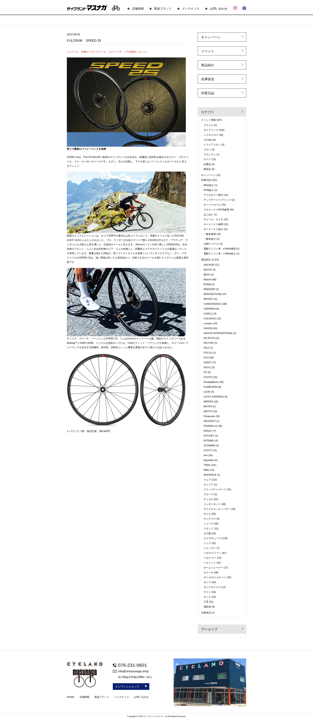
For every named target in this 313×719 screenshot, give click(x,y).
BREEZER (209, 289)
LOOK (207, 391)
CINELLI (208, 313)
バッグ (207, 543)
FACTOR (209, 343)
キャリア (208, 484)
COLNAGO (210, 318)
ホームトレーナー (213, 567)
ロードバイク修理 (213, 224)
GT (205, 372)
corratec (208, 323)
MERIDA (208, 401)
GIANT (207, 362)
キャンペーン (211, 37)
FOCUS (208, 352)
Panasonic (209, 416)
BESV (207, 274)
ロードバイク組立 (213, 229)
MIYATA (208, 406)
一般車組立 (210, 238)
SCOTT (208, 450)
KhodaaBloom (211, 382)
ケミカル (208, 499)
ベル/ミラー (210, 557)
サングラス (210, 518)
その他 (207, 139)
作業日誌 (207, 93)
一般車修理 (210, 234)
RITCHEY (209, 435)
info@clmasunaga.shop (133, 671)
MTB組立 (209, 190)
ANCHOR (209, 264)
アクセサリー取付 (213, 195)
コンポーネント (212, 504)
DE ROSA (209, 338)
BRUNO (208, 299)
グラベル (208, 125)
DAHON (208, 328)
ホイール (208, 572)
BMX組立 (209, 185)
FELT (206, 347)
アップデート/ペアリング (217, 199)
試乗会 (207, 164)
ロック (207, 596)
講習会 (207, 169)
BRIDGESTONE (213, 294)
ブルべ (207, 149)
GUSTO (208, 377)
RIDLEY (208, 430)
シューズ (208, 523)
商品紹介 (207, 65)
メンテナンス (191, 8)
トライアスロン (212, 144)
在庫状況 (207, 79)
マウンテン (210, 154)
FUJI (206, 357)
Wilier (206, 469)
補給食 (207, 606)
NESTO (208, 411)
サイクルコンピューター (217, 509)
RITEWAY (209, 440)
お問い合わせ (218, 8)
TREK (207, 465)
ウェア (207, 479)
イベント (207, 51)
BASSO (208, 269)
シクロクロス (211, 134)
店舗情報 (138, 8)
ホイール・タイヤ (213, 219)
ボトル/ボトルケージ (215, 577)
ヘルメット (210, 562)
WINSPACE (210, 474)
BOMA (207, 284)
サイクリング (211, 130)
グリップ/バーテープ (215, 489)
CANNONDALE (212, 303)
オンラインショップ (127, 686)
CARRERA (210, 308)
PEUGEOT (210, 421)
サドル (207, 513)
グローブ (208, 494)
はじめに (208, 214)
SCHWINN (209, 445)
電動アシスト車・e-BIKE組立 (220, 253)
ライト (207, 592)
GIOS (207, 367)
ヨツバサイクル (212, 587)
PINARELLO (210, 426)
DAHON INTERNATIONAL (218, 333)
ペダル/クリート (212, 552)
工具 (206, 601)
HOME (70, 697)
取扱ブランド (163, 8)
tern (206, 455)
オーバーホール (212, 204)
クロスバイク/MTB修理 (216, 209)
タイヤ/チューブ (212, 538)
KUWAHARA (210, 386)
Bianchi (207, 279)
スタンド (208, 528)
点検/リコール (211, 243)
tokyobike (209, 460)
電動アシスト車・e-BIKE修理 (220, 248)
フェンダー (210, 548)
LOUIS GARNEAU (214, 396)
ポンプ (207, 582)
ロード (207, 159)
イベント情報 (208, 120)
